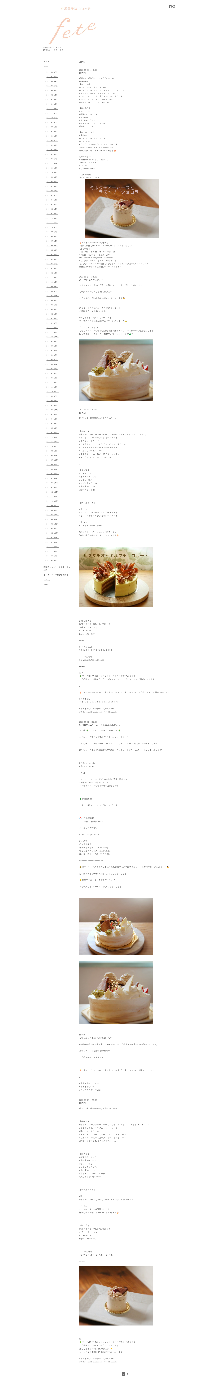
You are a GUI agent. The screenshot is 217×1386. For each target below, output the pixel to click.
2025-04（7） (52, 145)
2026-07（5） (52, 77)
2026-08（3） (52, 72)
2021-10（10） (52, 337)
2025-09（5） (52, 122)
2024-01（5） (52, 213)
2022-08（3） (52, 291)
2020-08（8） (52, 401)
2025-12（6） (52, 109)
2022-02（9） (52, 318)
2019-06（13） (52, 464)
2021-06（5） (52, 355)
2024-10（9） (52, 172)
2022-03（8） (52, 314)
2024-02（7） (52, 209)
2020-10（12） (52, 391)
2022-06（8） (52, 300)
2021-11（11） (52, 332)
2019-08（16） (52, 455)
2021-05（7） (52, 360)
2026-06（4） (52, 81)
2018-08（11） (52, 510)
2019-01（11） (52, 487)
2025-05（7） (52, 140)
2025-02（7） (52, 154)
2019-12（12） (52, 437)
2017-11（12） (52, 551)
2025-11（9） (52, 113)
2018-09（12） (52, 506)
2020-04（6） (52, 419)
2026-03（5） (52, 95)
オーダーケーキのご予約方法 (56, 575)
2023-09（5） (52, 232)
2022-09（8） (52, 287)
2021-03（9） (52, 369)
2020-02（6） (52, 428)
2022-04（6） (52, 309)
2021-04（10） (52, 364)
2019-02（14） (52, 483)
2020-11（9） (52, 387)
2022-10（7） (52, 282)
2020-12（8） (52, 382)
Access (46, 585)
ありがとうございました (91, 280)
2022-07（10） (52, 296)
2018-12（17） (52, 492)
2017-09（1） (52, 560)
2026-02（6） (52, 99)
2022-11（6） (52, 277)
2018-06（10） (52, 519)
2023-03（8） (52, 259)
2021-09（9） (52, 341)
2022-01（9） (52, 323)
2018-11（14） (52, 496)
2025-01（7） (52, 159)
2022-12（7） (52, 273)
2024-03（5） (52, 204)
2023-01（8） (52, 268)
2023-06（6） (52, 245)
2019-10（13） (52, 446)
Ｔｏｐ (46, 61)
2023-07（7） (52, 241)
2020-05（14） (52, 414)
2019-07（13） (52, 460)
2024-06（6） (52, 191)
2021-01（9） (52, 378)
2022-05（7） (52, 305)
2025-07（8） (52, 131)
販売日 (82, 73)
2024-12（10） (52, 163)
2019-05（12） (52, 469)
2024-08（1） (52, 182)
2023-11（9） (52, 223)
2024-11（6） (52, 168)
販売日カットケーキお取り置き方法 (57, 568)
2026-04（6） (52, 90)
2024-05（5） (52, 195)
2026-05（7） (52, 86)
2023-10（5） (52, 227)
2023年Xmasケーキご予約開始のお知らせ (100, 725)
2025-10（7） (52, 118)
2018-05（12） (52, 524)
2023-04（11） (52, 255)
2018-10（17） (52, 501)
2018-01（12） (52, 542)
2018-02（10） (52, 538)
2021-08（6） (52, 346)
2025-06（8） (52, 136)
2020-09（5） (52, 396)
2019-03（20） (52, 478)
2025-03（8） (52, 150)
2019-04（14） (52, 474)
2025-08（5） (52, 127)
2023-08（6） (52, 236)
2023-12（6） (52, 218)
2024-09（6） (52, 177)
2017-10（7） (52, 556)
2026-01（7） (52, 104)
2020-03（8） (52, 423)
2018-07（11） (52, 515)
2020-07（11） (52, 405)
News (46, 66)
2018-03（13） (52, 533)
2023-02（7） (52, 264)
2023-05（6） (52, 250)
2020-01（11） (52, 433)
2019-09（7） (52, 451)
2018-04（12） (52, 528)
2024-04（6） (52, 200)
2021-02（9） (52, 373)
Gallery (47, 580)
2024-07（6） (52, 186)
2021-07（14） (52, 350)
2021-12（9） (52, 328)
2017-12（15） (52, 547)
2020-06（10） (52, 410)
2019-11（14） (52, 442)
